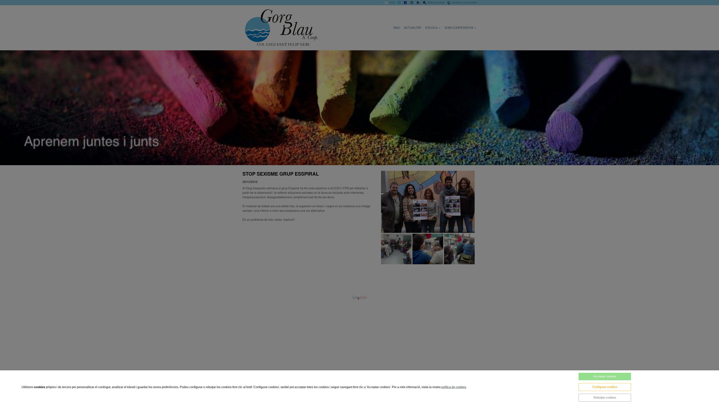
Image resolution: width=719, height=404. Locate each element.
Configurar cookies (604, 386)
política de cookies (453, 387)
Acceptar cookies (604, 376)
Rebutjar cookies (605, 397)
